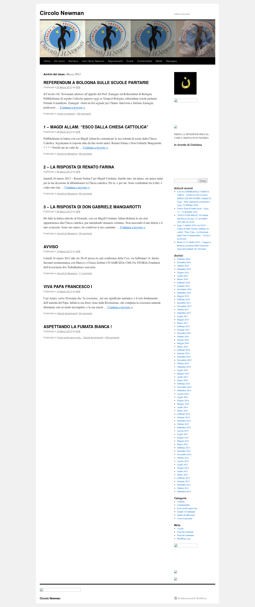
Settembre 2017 (184, 312)
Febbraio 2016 (183, 349)
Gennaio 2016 (183, 353)
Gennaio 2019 (183, 285)
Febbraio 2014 (183, 413)
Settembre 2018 (184, 292)
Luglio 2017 (182, 316)
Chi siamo (59, 61)
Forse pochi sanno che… (188, 508)
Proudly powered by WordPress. (192, 598)
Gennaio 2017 (183, 329)
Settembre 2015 (184, 366)
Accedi (180, 528)
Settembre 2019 (184, 268)
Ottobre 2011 (183, 487)
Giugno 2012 (183, 467)
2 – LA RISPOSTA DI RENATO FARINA (78, 167)
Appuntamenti (115, 61)
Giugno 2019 (183, 272)
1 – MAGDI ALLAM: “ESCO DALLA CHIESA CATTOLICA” (95, 127)
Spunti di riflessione (67, 153)
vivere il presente (66, 113)
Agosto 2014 (183, 393)
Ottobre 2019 (183, 265)
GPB (78, 87)
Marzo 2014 (182, 410)
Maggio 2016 (183, 343)
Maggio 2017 (183, 319)
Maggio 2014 (183, 403)
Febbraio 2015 (183, 383)
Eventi (130, 61)
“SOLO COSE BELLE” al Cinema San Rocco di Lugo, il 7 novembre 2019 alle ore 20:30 (192, 218)
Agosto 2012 (183, 461)
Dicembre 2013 (184, 420)
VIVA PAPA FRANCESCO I (67, 286)
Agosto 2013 (183, 430)
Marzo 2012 (182, 474)
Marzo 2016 (182, 346)
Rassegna (171, 61)
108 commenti (112, 337)
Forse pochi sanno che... (69, 337)
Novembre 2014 (184, 386)
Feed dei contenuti (185, 531)
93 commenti (85, 313)
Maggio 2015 (183, 373)
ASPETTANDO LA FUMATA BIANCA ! (77, 326)
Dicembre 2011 (184, 484)
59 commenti (85, 153)
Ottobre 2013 (183, 423)
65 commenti (85, 193)
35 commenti (85, 233)
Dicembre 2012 (184, 450)
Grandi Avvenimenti (67, 313)
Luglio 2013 (182, 434)
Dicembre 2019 (184, 262)
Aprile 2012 (182, 471)
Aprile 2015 (182, 376)
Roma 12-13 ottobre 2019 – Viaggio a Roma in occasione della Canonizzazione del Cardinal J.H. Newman (194, 245)
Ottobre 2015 (183, 363)
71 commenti (85, 273)
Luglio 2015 (182, 370)
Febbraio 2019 (183, 282)
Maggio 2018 (183, 295)
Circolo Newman (62, 13)
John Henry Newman (93, 61)
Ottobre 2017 (183, 309)
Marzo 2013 (182, 444)
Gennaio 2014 (183, 417)
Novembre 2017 (184, 306)
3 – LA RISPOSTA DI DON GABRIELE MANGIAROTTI (92, 206)
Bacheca (73, 61)
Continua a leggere (72, 107)
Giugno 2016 (183, 339)
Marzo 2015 (182, 380)
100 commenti (83, 113)
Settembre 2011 (184, 491)
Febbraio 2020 (183, 258)
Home (47, 61)
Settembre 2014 (184, 390)
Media (159, 61)
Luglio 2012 (182, 464)
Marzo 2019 (182, 279)
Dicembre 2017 (184, 302)
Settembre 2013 (184, 427)
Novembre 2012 (184, 454)
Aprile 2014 (182, 407)
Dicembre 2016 (184, 332)
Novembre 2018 (184, 289)
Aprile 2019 (182, 275)
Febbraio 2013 (183, 447)
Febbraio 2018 (183, 299)
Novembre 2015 (184, 359)
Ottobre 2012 (183, 457)
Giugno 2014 (183, 400)
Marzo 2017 (182, 322)
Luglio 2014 (182, 396)
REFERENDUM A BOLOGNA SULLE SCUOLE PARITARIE (96, 82)
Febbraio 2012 (183, 477)
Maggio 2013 (183, 440)
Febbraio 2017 (183, 326)
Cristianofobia (144, 61)
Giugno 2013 (183, 437)
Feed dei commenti (185, 535)
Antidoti (180, 501)
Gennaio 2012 (183, 481)
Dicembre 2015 (184, 356)
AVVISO (50, 246)
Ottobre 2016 (183, 336)
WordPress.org (183, 538)
